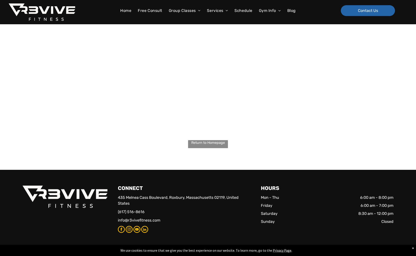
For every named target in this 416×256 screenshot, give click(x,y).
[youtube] (136, 230)
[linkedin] (144, 230)
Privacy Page (282, 250)
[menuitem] (126, 11)
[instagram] (129, 230)
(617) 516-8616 (131, 211)
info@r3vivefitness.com (139, 220)
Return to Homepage (208, 143)
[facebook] (121, 230)
